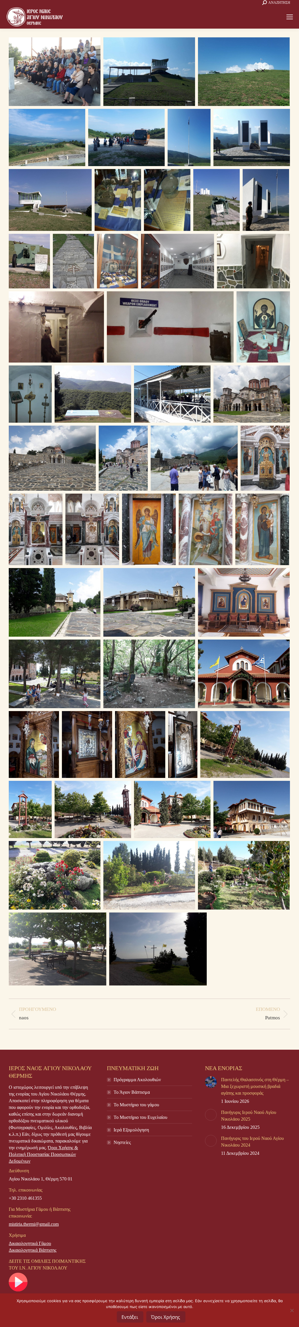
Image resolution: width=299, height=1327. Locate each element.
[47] (251, 809)
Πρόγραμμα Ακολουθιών (137, 1079)
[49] (244, 674)
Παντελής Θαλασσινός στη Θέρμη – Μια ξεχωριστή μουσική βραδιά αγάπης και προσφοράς (255, 1086)
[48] (34, 744)
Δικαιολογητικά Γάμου (30, 1243)
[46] (54, 875)
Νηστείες (122, 1142)
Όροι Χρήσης (165, 1317)
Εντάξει (129, 1317)
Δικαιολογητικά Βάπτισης (32, 1250)
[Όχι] (292, 1310)
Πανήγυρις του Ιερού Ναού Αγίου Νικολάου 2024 (252, 1141)
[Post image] (211, 1082)
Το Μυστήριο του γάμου (136, 1104)
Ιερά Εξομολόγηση (131, 1129)
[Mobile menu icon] (289, 16)
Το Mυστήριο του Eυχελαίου (140, 1117)
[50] (93, 809)
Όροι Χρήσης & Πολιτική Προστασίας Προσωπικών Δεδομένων (43, 1154)
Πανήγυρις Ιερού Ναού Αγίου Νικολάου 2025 (248, 1115)
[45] (149, 674)
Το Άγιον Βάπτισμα (132, 1092)
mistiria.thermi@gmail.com (34, 1224)
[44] (251, 394)
